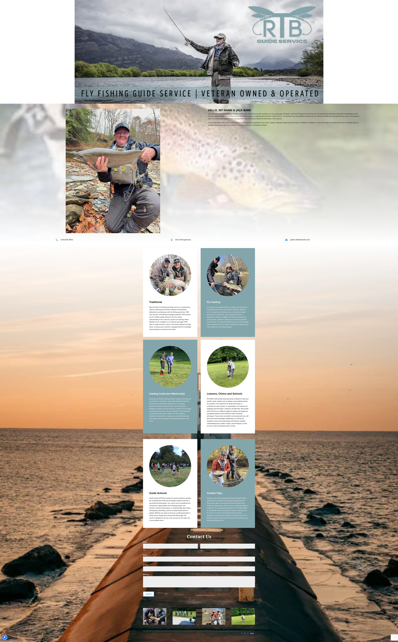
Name (145, 542)
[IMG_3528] (154, 624)
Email (145, 555)
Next (252, 633)
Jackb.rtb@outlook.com (300, 239)
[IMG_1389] (213, 624)
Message (146, 574)
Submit (148, 594)
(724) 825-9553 (67, 239)
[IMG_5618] (184, 624)
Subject (145, 565)
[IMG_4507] (243, 624)
